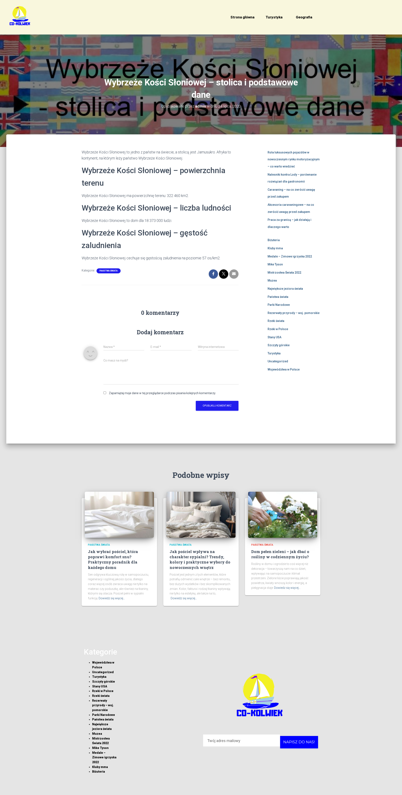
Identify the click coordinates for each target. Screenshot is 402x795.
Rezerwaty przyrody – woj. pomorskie (294, 313)
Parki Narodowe (279, 304)
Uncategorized (278, 361)
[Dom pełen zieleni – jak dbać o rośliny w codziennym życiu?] (282, 514)
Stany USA (274, 337)
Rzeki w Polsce (278, 329)
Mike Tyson (275, 264)
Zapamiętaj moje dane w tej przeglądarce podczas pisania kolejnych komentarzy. (162, 393)
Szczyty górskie (279, 345)
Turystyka (274, 17)
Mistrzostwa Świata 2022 (284, 272)
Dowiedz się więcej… (112, 598)
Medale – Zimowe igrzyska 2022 (290, 256)
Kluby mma (275, 248)
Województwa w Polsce (284, 369)
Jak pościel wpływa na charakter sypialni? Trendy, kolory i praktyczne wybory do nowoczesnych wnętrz (200, 559)
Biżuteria (274, 240)
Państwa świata (108, 271)
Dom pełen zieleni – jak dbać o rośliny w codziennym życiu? (280, 554)
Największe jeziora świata (285, 288)
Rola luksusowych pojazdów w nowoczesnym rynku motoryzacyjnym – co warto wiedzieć (294, 159)
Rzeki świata (276, 321)
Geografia (304, 17)
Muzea (272, 280)
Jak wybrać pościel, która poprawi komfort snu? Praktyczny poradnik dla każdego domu (113, 559)
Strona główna (242, 17)
